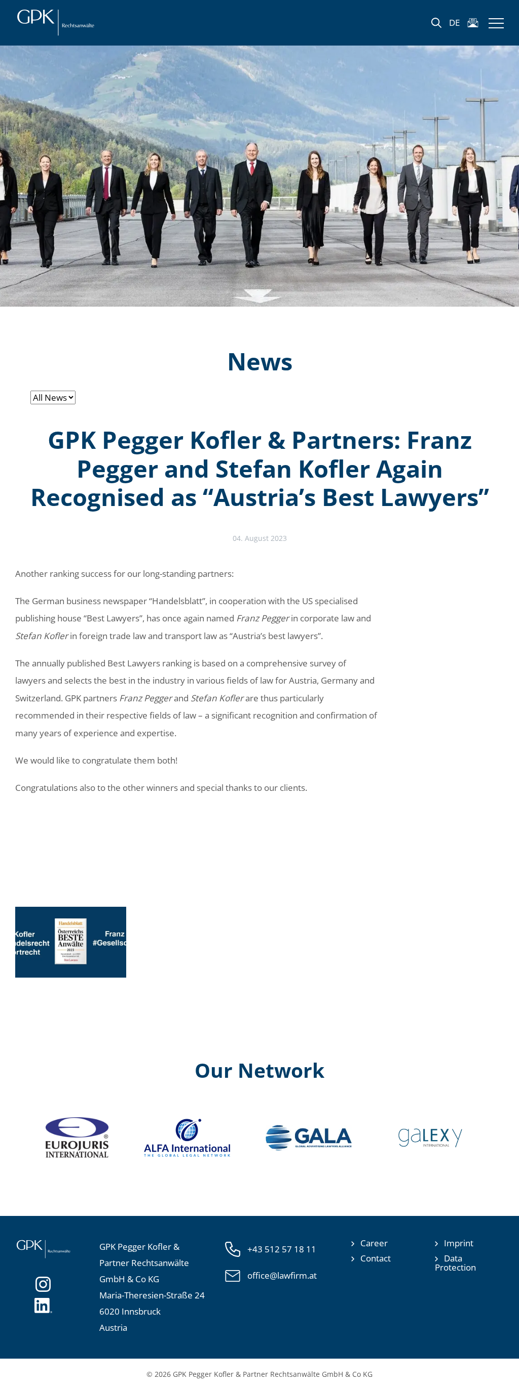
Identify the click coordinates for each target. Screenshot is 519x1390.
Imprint (458, 1243)
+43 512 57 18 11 (281, 1249)
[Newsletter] (472, 22)
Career (374, 1243)
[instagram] (43, 1283)
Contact (375, 1258)
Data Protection (455, 1262)
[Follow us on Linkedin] (43, 1305)
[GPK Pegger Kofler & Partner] (55, 23)
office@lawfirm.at (282, 1275)
